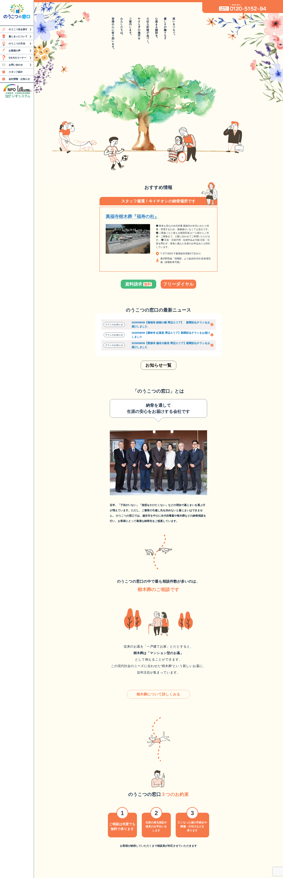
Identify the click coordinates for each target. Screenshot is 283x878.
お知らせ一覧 (158, 365)
